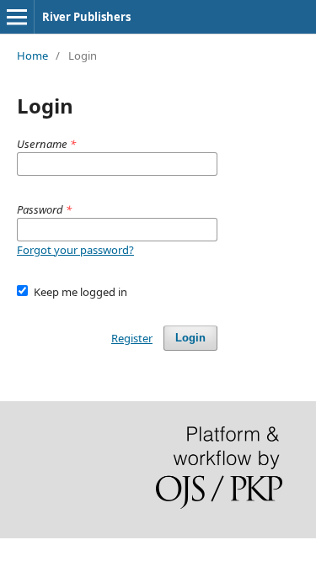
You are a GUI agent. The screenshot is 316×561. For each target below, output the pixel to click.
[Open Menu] (17, 17)
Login (190, 337)
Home (32, 55)
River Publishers (86, 16)
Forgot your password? (75, 249)
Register (132, 338)
